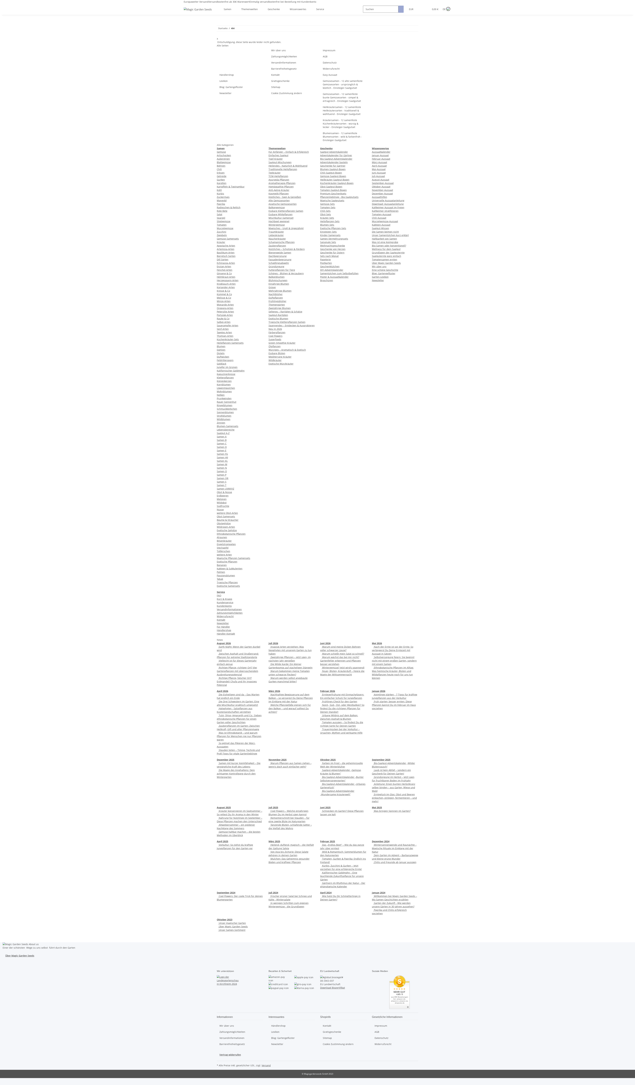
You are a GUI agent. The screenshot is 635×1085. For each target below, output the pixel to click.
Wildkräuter (275, 360)
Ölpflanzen (275, 346)
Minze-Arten (224, 301)
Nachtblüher (276, 294)
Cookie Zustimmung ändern (286, 93)
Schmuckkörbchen (227, 408)
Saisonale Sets (328, 242)
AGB (325, 56)
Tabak (220, 579)
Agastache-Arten (226, 245)
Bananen (222, 565)
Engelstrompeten (226, 544)
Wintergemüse (277, 224)
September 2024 (226, 892)
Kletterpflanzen (225, 377)
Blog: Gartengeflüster (231, 87)
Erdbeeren (223, 495)
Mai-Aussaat (379, 169)
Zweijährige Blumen (280, 308)
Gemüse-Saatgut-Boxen (333, 176)
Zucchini (221, 231)
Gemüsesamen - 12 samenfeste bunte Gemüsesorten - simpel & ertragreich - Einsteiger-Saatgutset (342, 97)
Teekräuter (275, 172)
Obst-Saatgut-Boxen (331, 186)
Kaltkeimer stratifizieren (385, 210)
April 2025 (222, 841)
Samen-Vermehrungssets (334, 238)
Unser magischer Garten (232, 923)
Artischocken (224, 155)
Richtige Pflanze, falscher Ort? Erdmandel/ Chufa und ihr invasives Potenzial (237, 681)
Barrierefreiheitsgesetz (284, 68)
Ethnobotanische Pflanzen (231, 533)
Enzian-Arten (224, 266)
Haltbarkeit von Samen (384, 238)
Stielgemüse (223, 221)
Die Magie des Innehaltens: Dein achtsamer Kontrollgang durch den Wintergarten (236, 774)
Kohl (219, 190)
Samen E (221, 450)
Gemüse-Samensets (228, 238)
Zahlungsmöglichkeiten (284, 56)
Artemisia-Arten (225, 249)
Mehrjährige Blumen (280, 290)
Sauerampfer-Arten (227, 325)
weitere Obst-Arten (227, 513)
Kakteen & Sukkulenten (229, 568)
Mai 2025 (377, 807)
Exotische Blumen (278, 318)
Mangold (222, 200)
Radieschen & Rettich (228, 207)
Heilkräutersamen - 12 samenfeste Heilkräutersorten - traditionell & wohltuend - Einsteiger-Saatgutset (342, 110)
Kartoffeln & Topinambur (231, 186)
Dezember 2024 (380, 841)
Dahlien (221, 349)
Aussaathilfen (379, 197)
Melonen (222, 499)
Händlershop (226, 74)
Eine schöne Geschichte (385, 269)
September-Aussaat (383, 183)
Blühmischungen (278, 280)
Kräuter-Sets (327, 217)
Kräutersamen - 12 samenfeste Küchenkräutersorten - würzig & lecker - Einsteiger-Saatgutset (340, 124)
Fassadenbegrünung (280, 259)
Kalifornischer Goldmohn (231, 370)
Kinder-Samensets (330, 235)
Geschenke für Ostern (332, 252)
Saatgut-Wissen (380, 228)
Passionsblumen (226, 575)
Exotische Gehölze (227, 530)
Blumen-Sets (327, 224)
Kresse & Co (223, 290)
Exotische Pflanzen (227, 561)
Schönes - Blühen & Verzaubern (286, 273)
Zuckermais (223, 197)
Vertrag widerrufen (230, 1054)
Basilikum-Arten (225, 252)
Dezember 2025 (225, 759)
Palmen (221, 572)
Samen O (222, 471)
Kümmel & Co (224, 294)
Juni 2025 (325, 807)
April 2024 (326, 892)
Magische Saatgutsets (332, 200)
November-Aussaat (382, 190)
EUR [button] (411, 9)
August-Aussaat (380, 179)
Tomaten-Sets (327, 207)
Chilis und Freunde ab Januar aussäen (394, 862)
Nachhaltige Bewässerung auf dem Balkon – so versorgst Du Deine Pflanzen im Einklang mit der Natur (291, 698)
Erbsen (221, 172)
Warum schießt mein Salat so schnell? (342, 653)
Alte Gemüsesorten (279, 200)
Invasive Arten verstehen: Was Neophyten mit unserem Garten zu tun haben (290, 650)
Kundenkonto (224, 605)
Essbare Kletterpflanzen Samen (286, 210)
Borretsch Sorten (226, 256)
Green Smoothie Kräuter (282, 342)
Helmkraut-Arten (226, 276)
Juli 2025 (273, 807)
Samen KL (222, 460)
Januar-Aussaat (380, 155)
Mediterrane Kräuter (280, 356)
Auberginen (223, 158)
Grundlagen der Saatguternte (388, 252)
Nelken (221, 394)
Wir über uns (278, 50)
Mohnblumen (224, 391)
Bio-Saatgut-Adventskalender (336, 158)
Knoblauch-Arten (226, 283)
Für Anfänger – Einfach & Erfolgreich (289, 151)
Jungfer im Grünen (227, 367)
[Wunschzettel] (426, 9)
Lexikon (223, 81)
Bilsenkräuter (224, 540)
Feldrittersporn (225, 360)
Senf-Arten (223, 329)
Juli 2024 (273, 892)
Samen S (221, 481)
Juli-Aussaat (378, 176)
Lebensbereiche (225, 429)
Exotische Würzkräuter (281, 363)
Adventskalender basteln (334, 162)
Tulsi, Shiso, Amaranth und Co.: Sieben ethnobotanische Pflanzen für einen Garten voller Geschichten (239, 719)
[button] (420, 9)
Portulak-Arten (225, 315)
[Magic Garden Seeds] (198, 12)
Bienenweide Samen (280, 252)
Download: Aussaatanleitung (388, 204)
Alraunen (222, 537)
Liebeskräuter (276, 235)
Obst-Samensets (226, 516)
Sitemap (275, 87)
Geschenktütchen (329, 266)
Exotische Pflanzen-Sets (333, 228)
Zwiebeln (222, 235)
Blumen (221, 346)
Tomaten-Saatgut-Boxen (333, 190)
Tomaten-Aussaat (381, 214)
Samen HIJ (222, 457)
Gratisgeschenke (280, 81)
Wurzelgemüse (225, 228)
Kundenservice (225, 602)
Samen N (222, 467)
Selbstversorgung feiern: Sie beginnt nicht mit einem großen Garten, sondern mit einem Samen (394, 661)
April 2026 (222, 691)
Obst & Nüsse (224, 492)
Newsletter (225, 93)
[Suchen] (401, 9)
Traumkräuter (276, 231)
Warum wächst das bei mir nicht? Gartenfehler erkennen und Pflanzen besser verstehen (340, 661)
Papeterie (325, 259)
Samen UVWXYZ (225, 488)
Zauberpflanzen (277, 245)
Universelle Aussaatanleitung (388, 200)
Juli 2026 (273, 643)
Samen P (221, 474)
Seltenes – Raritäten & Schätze (285, 311)
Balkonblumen (277, 276)
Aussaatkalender (381, 151)
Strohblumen (224, 415)
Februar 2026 (327, 691)
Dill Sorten (222, 259)
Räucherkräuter (277, 238)
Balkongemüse (277, 207)
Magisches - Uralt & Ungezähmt (286, 228)
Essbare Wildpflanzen (281, 214)
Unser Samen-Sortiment (231, 930)
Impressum (329, 50)
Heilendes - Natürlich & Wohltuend (288, 165)
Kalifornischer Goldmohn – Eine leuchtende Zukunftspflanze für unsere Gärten (342, 876)
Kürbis (220, 193)
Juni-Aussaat (379, 172)
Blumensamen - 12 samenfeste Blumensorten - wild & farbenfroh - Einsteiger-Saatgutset (342, 137)
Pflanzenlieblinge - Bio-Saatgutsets (339, 197)
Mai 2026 (377, 643)
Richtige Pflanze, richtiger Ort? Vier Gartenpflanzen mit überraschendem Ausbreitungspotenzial (237, 671)
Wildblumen (223, 419)
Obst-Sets (325, 214)
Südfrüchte (223, 506)
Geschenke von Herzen (332, 249)
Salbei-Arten (224, 322)
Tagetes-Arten (224, 332)
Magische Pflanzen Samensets (233, 558)
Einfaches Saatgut (278, 155)
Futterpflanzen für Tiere (282, 269)
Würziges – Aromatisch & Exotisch (287, 349)
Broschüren (326, 280)
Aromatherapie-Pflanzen (282, 183)
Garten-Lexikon (380, 276)
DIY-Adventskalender (331, 269)
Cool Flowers (275, 335)
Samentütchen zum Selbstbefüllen (339, 273)
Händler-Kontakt (226, 633)
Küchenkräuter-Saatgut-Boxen (337, 183)
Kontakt (275, 74)
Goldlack (221, 363)
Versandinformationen (283, 62)
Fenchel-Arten (224, 269)
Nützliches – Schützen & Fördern (287, 249)
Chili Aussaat (379, 217)
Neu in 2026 (275, 329)
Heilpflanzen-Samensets (230, 342)
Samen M (222, 464)
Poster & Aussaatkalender (334, 276)
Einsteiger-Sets (328, 231)
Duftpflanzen (276, 297)
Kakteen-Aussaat (381, 224)
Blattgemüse (224, 162)
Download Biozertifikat (332, 987)
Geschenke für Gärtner (332, 165)
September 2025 (381, 759)
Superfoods (275, 339)
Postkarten (326, 263)
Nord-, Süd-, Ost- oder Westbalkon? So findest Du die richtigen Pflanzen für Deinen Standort (342, 708)
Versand (266, 1065)
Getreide (221, 176)
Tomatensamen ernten (384, 259)
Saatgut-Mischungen (280, 162)
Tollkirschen (223, 551)
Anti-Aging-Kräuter (279, 190)
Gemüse (221, 151)
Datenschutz (330, 62)
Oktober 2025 (328, 759)
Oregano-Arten (225, 308)
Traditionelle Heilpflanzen (283, 169)
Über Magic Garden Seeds (386, 263)
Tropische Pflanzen (227, 582)
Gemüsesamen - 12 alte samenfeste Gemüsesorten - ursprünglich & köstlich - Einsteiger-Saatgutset (342, 84)
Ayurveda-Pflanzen (279, 179)
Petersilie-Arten (225, 311)
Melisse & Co (224, 297)
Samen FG (222, 454)
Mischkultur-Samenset (281, 217)
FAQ (219, 595)
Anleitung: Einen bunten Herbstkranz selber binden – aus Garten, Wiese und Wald (393, 787)
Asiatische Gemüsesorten (283, 204)
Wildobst (222, 502)
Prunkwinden (224, 398)
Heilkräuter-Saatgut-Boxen (334, 179)
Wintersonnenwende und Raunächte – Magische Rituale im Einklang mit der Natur (394, 848)
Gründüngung (276, 266)
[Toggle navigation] (188, 6)
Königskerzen (224, 381)
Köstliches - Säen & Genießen (285, 197)
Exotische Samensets (228, 585)
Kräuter (221, 242)
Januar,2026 (378, 691)
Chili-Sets (325, 210)
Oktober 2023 (224, 919)
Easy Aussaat (330, 74)
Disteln (221, 353)
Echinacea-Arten (226, 263)
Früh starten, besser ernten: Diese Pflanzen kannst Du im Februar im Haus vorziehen (394, 705)
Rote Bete (222, 210)
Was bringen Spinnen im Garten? (392, 811)
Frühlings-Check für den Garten (339, 701)
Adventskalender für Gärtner (336, 155)
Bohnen (221, 165)
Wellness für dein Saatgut (386, 249)
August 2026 (224, 643)
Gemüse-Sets (327, 204)
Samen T (221, 485)
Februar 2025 (327, 841)
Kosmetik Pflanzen (279, 193)
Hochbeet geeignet (279, 221)
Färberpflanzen (277, 332)
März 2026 (274, 691)
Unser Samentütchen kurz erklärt (390, 235)
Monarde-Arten (225, 304)
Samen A (222, 436)
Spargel (221, 217)
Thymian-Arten (225, 335)
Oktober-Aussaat (381, 186)
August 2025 (224, 807)
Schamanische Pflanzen (282, 242)
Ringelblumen (224, 405)
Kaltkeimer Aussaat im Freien (388, 207)
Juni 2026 (325, 643)
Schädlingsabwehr (279, 263)
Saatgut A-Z (223, 433)
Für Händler (223, 626)
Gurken (221, 179)
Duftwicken (223, 356)
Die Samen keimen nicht (385, 231)
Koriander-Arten (226, 287)
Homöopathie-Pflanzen (281, 186)
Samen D (222, 447)
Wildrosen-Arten (226, 526)
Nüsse (220, 509)
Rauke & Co (223, 318)
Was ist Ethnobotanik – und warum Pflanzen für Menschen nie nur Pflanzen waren (239, 736)
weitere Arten (224, 554)
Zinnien (221, 422)
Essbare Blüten (277, 353)
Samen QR (222, 478)
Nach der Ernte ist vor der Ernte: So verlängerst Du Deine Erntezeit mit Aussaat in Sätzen (392, 650)
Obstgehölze (224, 523)
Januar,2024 (378, 892)
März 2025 (274, 841)
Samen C (222, 443)
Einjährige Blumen (279, 283)
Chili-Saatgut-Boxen (331, 172)
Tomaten (222, 224)
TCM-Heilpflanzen (278, 176)
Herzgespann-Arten (227, 280)
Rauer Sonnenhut (226, 401)
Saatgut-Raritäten (278, 315)
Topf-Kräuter (276, 158)
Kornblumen (224, 384)
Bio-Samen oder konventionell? (389, 245)
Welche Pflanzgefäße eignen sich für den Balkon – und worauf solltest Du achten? (290, 708)
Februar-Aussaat (381, 158)
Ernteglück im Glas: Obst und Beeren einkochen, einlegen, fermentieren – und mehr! (394, 798)
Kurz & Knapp (224, 599)
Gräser (272, 287)
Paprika (221, 204)
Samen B (222, 440)
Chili (219, 169)
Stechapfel (223, 547)
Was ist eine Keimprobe (385, 242)
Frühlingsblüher (277, 301)
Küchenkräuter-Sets (228, 339)
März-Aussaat (379, 162)
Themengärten (277, 304)
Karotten (221, 183)
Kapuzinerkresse (226, 374)
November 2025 (278, 759)
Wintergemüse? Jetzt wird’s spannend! (342, 667)
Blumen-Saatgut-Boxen (333, 169)
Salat (219, 214)
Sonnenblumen (225, 412)
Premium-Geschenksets (333, 193)
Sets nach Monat (329, 256)
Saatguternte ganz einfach (386, 256)
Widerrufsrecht (331, 68)
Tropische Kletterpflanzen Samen (287, 322)
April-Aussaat (379, 165)
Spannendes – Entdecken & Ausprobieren (292, 325)
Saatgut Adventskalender (334, 151)
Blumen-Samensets (227, 426)
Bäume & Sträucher (227, 520)
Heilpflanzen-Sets (329, 221)
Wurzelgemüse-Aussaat (385, 221)
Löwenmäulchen (226, 388)
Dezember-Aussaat (382, 193)
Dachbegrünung (278, 256)
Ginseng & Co (224, 273)
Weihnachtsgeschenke (332, 245)
